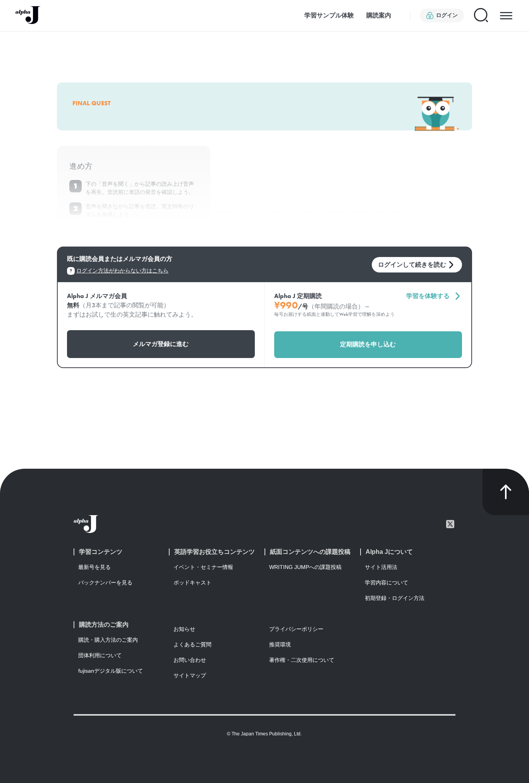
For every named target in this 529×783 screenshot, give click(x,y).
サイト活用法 (381, 567)
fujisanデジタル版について (110, 671)
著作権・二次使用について (301, 660)
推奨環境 (280, 644)
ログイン (447, 15)
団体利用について (100, 655)
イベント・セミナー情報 (203, 567)
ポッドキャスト (192, 582)
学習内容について (386, 582)
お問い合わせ (189, 660)
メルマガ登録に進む (161, 344)
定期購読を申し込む (368, 344)
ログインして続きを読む (412, 264)
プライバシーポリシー (296, 629)
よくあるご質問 (192, 644)
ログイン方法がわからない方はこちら (122, 270)
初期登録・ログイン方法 (394, 598)
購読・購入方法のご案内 (108, 640)
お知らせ (184, 629)
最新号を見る (94, 567)
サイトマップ (189, 675)
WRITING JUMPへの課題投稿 (305, 567)
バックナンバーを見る (105, 582)
